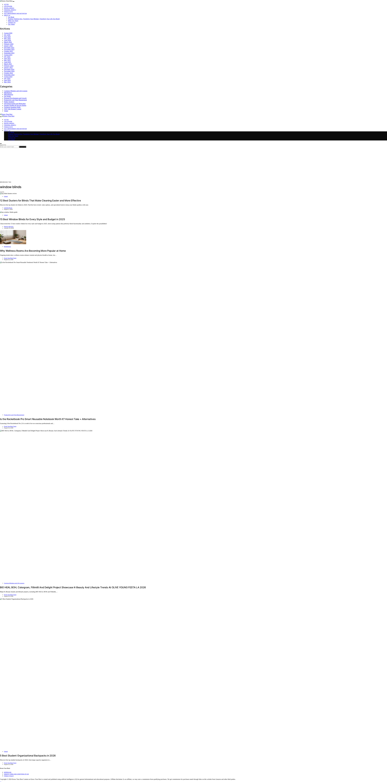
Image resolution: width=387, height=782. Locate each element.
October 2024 (8, 73)
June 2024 (7, 80)
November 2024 (9, 71)
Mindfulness (8, 93)
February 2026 (8, 44)
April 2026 (7, 40)
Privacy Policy (9, 776)
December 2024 (9, 69)
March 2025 (8, 64)
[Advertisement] (193, 166)
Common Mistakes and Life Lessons (15, 91)
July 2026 (7, 35)
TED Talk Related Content (12, 109)
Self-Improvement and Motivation (15, 13)
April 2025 (7, 62)
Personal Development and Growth (15, 98)
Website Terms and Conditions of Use (16, 774)
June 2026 (7, 37)
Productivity (8, 11)
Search (22, 147)
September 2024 (9, 75)
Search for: (3, 145)
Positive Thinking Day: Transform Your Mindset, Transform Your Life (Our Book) (34, 19)
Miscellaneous (9, 8)
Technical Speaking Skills (12, 107)
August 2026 (8, 33)
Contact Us (11, 22)
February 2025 (8, 66)
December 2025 (9, 47)
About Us (7, 15)
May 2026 (7, 38)
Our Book (11, 17)
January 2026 (8, 46)
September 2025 (9, 53)
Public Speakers (9, 102)
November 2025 (9, 49)
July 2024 (7, 78)
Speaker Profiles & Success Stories (15, 105)
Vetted (6, 4)
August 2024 (8, 76)
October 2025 (8, 51)
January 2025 (8, 67)
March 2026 (8, 42)
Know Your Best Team (10, 258)
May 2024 (7, 82)
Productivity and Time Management (15, 100)
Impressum (7, 772)
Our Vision (11, 24)
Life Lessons (8, 6)
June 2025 (7, 58)
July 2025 (7, 57)
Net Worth (7, 96)
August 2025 (8, 55)
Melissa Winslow (8, 226)
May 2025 (7, 60)
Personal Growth (10, 10)
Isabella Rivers (8, 208)
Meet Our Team (13, 20)
